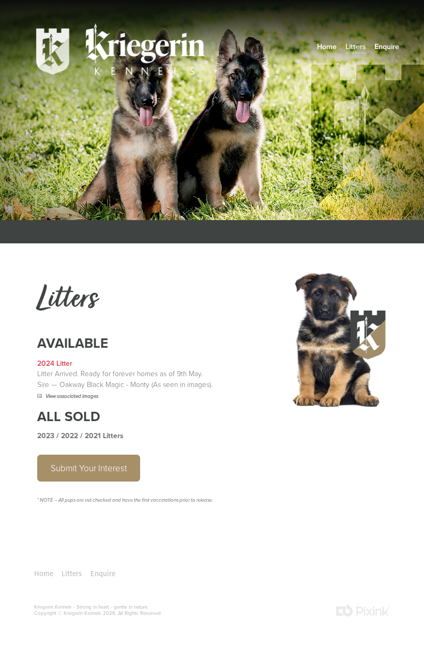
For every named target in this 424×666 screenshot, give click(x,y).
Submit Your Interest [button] (89, 468)
